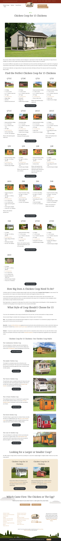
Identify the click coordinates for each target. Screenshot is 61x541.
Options (12, 5)
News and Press (20, 524)
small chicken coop (22, 436)
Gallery (4, 517)
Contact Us (19, 521)
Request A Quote (24, 504)
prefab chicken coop (16, 325)
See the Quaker (16, 371)
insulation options (28, 332)
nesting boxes (11, 348)
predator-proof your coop (20, 326)
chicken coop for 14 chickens (16, 482)
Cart (32, 2)
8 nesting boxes (36, 162)
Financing (19, 522)
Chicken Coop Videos (21, 514)
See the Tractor (16, 389)
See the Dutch (16, 425)
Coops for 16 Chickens (41, 487)
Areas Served (6, 525)
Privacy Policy (40, 529)
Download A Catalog (21, 520)
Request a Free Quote (30, 105)
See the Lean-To (16, 442)
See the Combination (16, 351)
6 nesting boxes (8, 96)
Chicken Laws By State (8, 518)
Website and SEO (27, 530)
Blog (18, 516)
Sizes (5, 6)
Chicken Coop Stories (21, 513)
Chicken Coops (6, 5)
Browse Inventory (42, 7)
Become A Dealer (20, 517)
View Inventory (36, 504)
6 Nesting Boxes (8, 130)
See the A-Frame (16, 407)
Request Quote (41, 5)
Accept (49, 539)
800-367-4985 (35, 520)
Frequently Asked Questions (23, 518)
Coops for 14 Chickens (19, 488)
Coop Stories (18, 5)
